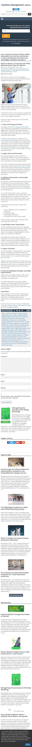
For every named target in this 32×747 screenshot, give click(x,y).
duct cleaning (22, 323)
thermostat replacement (14, 340)
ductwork (11, 325)
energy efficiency (9, 326)
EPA (29, 328)
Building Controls (13, 69)
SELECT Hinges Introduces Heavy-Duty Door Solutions (15, 539)
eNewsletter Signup (10, 11)
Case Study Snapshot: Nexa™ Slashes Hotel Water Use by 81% (14, 715)
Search (29, 14)
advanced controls (15, 230)
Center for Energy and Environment (19, 127)
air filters (8, 313)
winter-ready (5, 345)
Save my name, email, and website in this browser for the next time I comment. (16, 397)
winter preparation (22, 343)
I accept (28, 744)
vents (10, 343)
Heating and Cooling (10, 70)
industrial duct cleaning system (22, 167)
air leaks (20, 313)
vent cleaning (5, 343)
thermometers (13, 338)
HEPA (16, 330)
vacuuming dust (24, 341)
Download (5, 422)
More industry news (16, 595)
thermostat (20, 338)
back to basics (13, 315)
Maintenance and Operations (22, 70)
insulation (8, 335)
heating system (10, 330)
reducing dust (14, 336)
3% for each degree (24, 186)
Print (28, 310)
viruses (14, 343)
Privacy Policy (20, 741)
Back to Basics (5, 69)
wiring (10, 345)
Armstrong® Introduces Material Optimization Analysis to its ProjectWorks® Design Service (15, 471)
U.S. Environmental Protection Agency (14, 139)
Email (3, 381)
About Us (18, 11)
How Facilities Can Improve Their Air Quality (12, 148)
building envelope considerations (10, 316)
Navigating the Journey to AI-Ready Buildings (20, 410)
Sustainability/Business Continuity (9, 71)
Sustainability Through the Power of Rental (15, 615)
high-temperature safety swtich (18, 331)
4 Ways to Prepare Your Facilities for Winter (19, 305)
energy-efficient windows (20, 328)
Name (3, 374)
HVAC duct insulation (11, 261)
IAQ (3, 333)
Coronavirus (17, 321)
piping (8, 336)
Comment (4, 356)
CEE (28, 245)
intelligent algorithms (17, 335)
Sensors (20, 336)
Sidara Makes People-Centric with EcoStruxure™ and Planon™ (15, 653)
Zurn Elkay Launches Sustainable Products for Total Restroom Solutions (15, 574)
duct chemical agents (12, 323)
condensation (12, 320)
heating (4, 330)
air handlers (14, 313)
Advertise (23, 11)
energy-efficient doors (21, 326)
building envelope (22, 315)
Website (3, 388)
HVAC (28, 331)
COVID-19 (23, 321)
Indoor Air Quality (9, 333)
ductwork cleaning (19, 325)
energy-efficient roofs (7, 328)
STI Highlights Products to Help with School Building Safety (14, 508)
